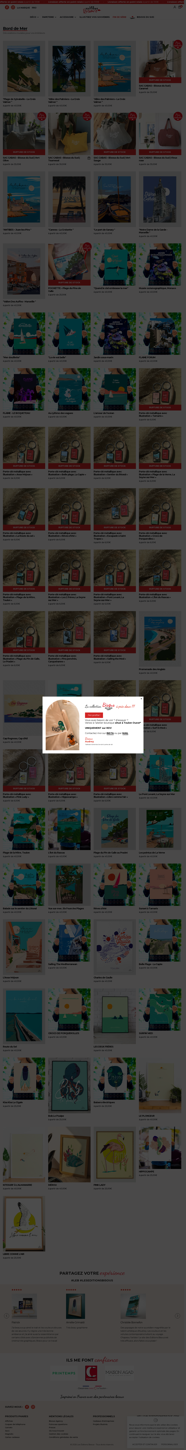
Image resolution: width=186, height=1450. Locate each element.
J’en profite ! (94, 715)
